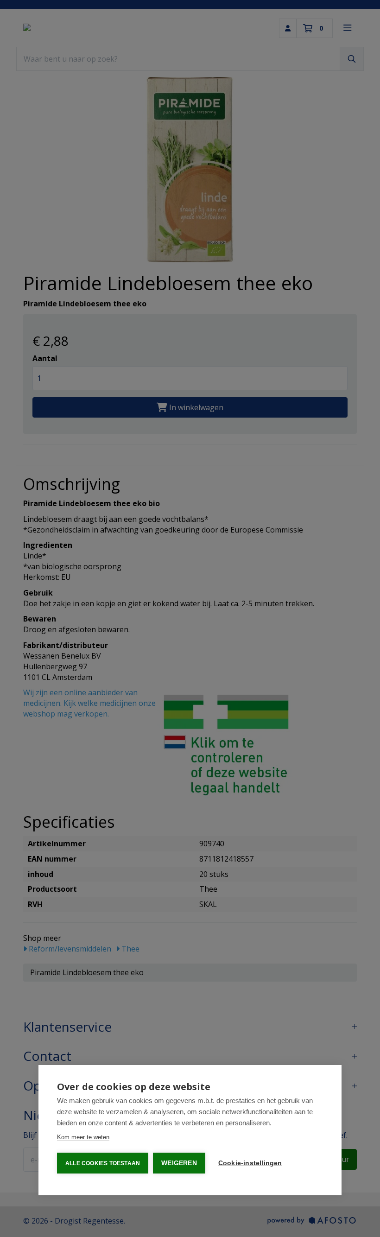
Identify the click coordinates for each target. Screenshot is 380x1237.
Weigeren (179, 1163)
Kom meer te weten (83, 1137)
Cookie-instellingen (250, 1163)
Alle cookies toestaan (102, 1163)
